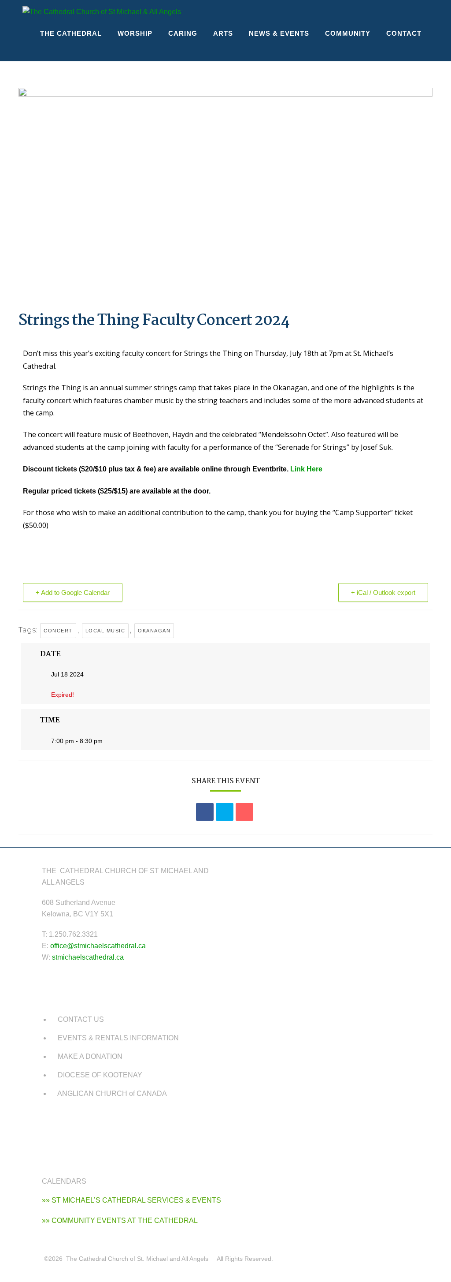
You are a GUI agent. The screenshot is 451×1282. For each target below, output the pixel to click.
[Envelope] (79, 1126)
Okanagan (154, 630)
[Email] (244, 812)
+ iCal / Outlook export (383, 592)
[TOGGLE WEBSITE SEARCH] (39, 51)
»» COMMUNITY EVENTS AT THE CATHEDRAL (120, 1220)
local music (105, 630)
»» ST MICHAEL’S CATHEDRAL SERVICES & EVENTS (131, 1200)
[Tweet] (224, 812)
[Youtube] (53, 1126)
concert (58, 630)
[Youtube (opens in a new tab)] (405, 12)
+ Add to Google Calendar (73, 592)
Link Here (306, 469)
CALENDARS (64, 1181)
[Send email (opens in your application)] (421, 12)
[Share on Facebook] (205, 812)
